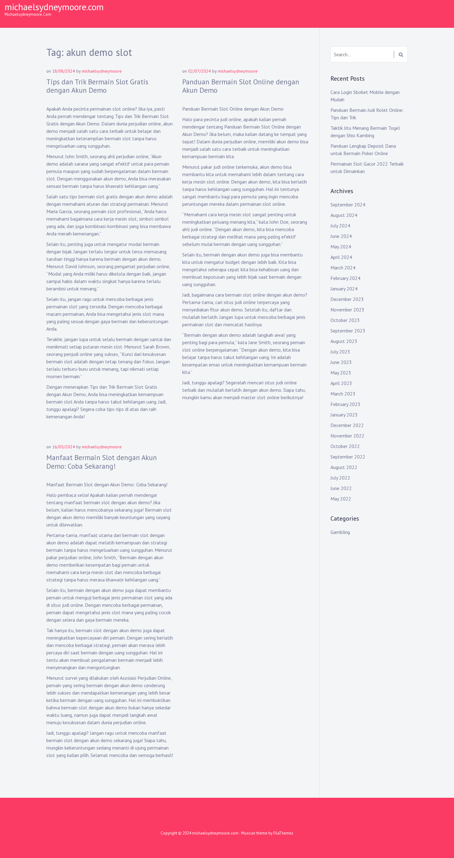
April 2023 (341, 383)
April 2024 (341, 257)
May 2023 (340, 373)
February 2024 (345, 278)
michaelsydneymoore (102, 71)
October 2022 (345, 446)
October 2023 (345, 320)
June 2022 (341, 488)
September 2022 (347, 457)
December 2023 (347, 299)
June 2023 (341, 362)
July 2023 (340, 352)
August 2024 (343, 215)
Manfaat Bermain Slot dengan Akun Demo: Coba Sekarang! (101, 462)
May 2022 (340, 499)
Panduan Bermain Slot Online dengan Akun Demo (240, 86)
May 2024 (340, 246)
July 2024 (340, 225)
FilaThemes (283, 833)
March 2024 (342, 267)
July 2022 (340, 478)
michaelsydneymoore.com (54, 7)
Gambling (340, 532)
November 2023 (347, 309)
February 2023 (345, 404)
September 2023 (347, 331)
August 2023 (343, 341)
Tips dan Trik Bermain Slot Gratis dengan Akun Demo (97, 86)
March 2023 (342, 394)
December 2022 (347, 425)
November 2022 (347, 436)
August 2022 (343, 467)
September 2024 (347, 204)
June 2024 (341, 236)
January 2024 (344, 288)
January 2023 (344, 415)
